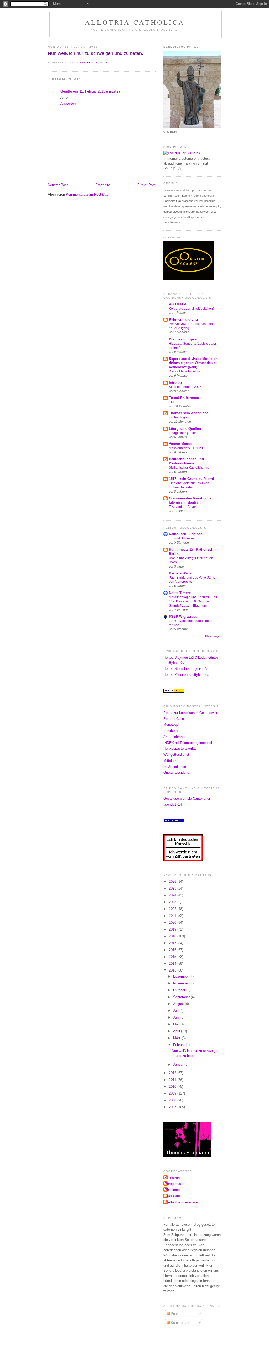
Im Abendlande (174, 767)
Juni (176, 1017)
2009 (173, 1093)
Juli (176, 1011)
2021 (173, 916)
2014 (173, 963)
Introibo (175, 383)
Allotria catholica (135, 22)
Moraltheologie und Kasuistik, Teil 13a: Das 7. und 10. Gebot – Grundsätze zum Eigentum (193, 601)
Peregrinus (173, 1184)
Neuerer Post (58, 185)
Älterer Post (146, 185)
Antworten (68, 103)
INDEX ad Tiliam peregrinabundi (187, 743)
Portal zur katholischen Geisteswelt (190, 713)
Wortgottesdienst (176, 755)
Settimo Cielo (173, 719)
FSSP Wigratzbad (183, 617)
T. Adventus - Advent (183, 507)
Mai (176, 1024)
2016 (173, 950)
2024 (173, 895)
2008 (173, 1100)
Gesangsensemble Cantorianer (186, 798)
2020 (173, 922)
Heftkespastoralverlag (179, 748)
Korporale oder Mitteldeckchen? (192, 308)
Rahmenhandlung (183, 319)
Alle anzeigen (213, 636)
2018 (173, 936)
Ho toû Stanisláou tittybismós (185, 669)
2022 (173, 909)
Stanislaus (173, 1196)
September (182, 997)
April (177, 1031)
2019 (173, 929)
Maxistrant (173, 1178)
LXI (171, 402)
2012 (173, 1073)
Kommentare (180, 1323)
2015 (173, 957)
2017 (173, 943)
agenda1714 (172, 804)
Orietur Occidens (176, 772)
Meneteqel (171, 725)
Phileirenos (173, 1190)
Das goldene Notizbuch (186, 371)
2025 (173, 888)
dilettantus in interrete (181, 1202)
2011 (173, 1080)
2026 (173, 881)
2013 (173, 970)
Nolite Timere (180, 593)
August (179, 1004)
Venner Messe (180, 444)
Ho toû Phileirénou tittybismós (186, 675)
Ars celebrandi (174, 737)
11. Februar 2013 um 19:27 (100, 91)
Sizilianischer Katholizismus (189, 467)
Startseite (102, 185)
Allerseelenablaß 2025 (185, 387)
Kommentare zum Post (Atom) (89, 194)
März (177, 1038)
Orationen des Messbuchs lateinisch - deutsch (190, 500)
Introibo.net (171, 731)
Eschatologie (178, 417)
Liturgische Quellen (185, 429)
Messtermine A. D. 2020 (186, 448)
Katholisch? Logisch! (186, 534)
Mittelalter (170, 761)
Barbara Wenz (180, 573)
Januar (178, 1064)
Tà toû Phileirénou (184, 398)
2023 (173, 902)
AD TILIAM (177, 304)
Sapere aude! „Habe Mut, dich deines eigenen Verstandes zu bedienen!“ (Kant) (193, 363)
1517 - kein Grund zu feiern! (191, 479)
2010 (173, 1087)
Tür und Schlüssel (182, 538)
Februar (179, 1045)
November (181, 983)
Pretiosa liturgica (183, 339)
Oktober (179, 990)
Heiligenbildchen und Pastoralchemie (186, 461)
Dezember (181, 976)
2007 (173, 1107)
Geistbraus (69, 91)
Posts (175, 1314)
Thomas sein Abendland (189, 413)
